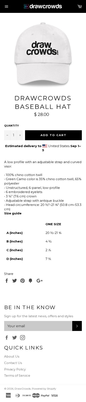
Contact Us (13, 363)
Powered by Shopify (44, 388)
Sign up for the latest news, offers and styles (38, 316)
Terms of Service (17, 375)
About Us (11, 356)
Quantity (11, 125)
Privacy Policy (15, 369)
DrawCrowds (23, 388)
